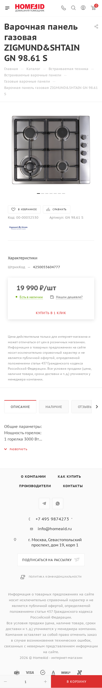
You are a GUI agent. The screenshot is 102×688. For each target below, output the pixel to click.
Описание (20, 407)
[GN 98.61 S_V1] (51, 150)
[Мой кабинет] (83, 8)
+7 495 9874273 (52, 519)
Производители (35, 486)
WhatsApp (57, 503)
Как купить (69, 476)
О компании (33, 476)
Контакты (73, 486)
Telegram (44, 503)
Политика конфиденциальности (55, 576)
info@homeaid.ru (55, 528)
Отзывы (85, 407)
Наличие (54, 407)
